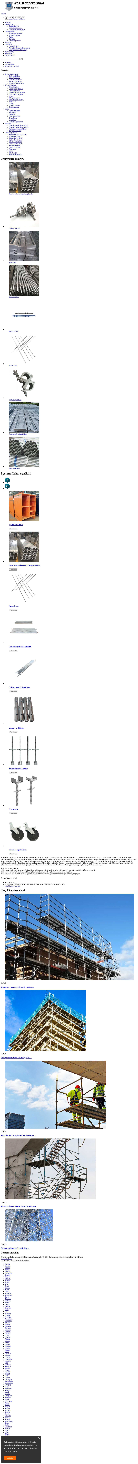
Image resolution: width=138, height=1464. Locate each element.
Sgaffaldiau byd (14, 26)
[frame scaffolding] (24, 521)
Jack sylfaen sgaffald (15, 143)
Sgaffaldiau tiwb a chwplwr (18, 134)
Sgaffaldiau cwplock (15, 138)
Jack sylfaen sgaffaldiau (16, 83)
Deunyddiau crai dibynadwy (18, 50)
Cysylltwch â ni (10, 55)
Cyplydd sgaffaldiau (15, 79)
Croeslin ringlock (14, 105)
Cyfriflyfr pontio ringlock (17, 92)
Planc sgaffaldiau (14, 78)
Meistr (11, 151)
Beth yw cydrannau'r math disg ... (15, 1248)
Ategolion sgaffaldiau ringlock (18, 125)
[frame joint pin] (24, 724)
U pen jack (12, 120)
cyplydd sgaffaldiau (15, 400)
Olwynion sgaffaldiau (16, 122)
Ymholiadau (13, 529)
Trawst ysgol (13, 153)
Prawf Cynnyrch (14, 46)
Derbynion (10, 1458)
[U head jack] (24, 805)
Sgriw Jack (12, 112)
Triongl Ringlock (14, 98)
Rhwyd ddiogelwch (15, 154)
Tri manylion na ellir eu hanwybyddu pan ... (19, 1206)
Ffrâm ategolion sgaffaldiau (17, 129)
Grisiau (11, 103)
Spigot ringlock (14, 107)
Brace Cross (13, 118)
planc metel (12, 262)
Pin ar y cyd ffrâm (14, 116)
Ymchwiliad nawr (6, 1259)
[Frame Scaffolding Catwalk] (24, 643)
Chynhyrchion (9, 31)
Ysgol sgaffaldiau (14, 145)
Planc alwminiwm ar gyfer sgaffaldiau (21, 194)
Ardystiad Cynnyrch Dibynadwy (19, 48)
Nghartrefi (8, 62)
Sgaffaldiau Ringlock (15, 140)
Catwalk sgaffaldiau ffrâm (20, 647)
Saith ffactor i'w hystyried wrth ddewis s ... (18, 1135)
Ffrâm (11, 37)
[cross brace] (24, 602)
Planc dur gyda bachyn (16, 100)
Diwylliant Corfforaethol (17, 30)
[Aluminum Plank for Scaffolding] (24, 561)
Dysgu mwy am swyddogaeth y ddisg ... (17, 987)
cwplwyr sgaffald (14, 228)
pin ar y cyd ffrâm (16, 728)
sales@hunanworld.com (17, 19)
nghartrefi (8, 22)
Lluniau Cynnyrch (15, 41)
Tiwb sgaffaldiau (14, 76)
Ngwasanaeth (9, 51)
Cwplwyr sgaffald (14, 147)
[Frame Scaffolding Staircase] (24, 683)
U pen (11, 96)
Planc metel (12, 149)
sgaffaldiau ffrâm (16, 525)
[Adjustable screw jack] (24, 764)
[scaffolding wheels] (24, 846)
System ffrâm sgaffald (12, 66)
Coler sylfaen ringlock (16, 94)
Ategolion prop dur (15, 131)
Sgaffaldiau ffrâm (14, 111)
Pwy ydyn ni (9, 24)
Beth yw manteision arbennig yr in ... (16, 1058)
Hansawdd (8, 44)
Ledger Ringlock (14, 90)
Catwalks (12, 114)
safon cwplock (13, 331)
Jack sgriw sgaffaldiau (16, 89)
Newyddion (8, 53)
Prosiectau (8, 42)
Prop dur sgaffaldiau (15, 81)
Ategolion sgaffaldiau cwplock (18, 127)
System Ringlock (14, 35)
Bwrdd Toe (12, 101)
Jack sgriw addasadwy (18, 769)
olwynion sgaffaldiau (17, 850)
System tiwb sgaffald (15, 33)
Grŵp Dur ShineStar (15, 28)
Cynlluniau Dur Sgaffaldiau (18, 434)
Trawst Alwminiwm (15, 142)
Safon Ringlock (14, 87)
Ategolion (12, 39)
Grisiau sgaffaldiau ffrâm (19, 687)
